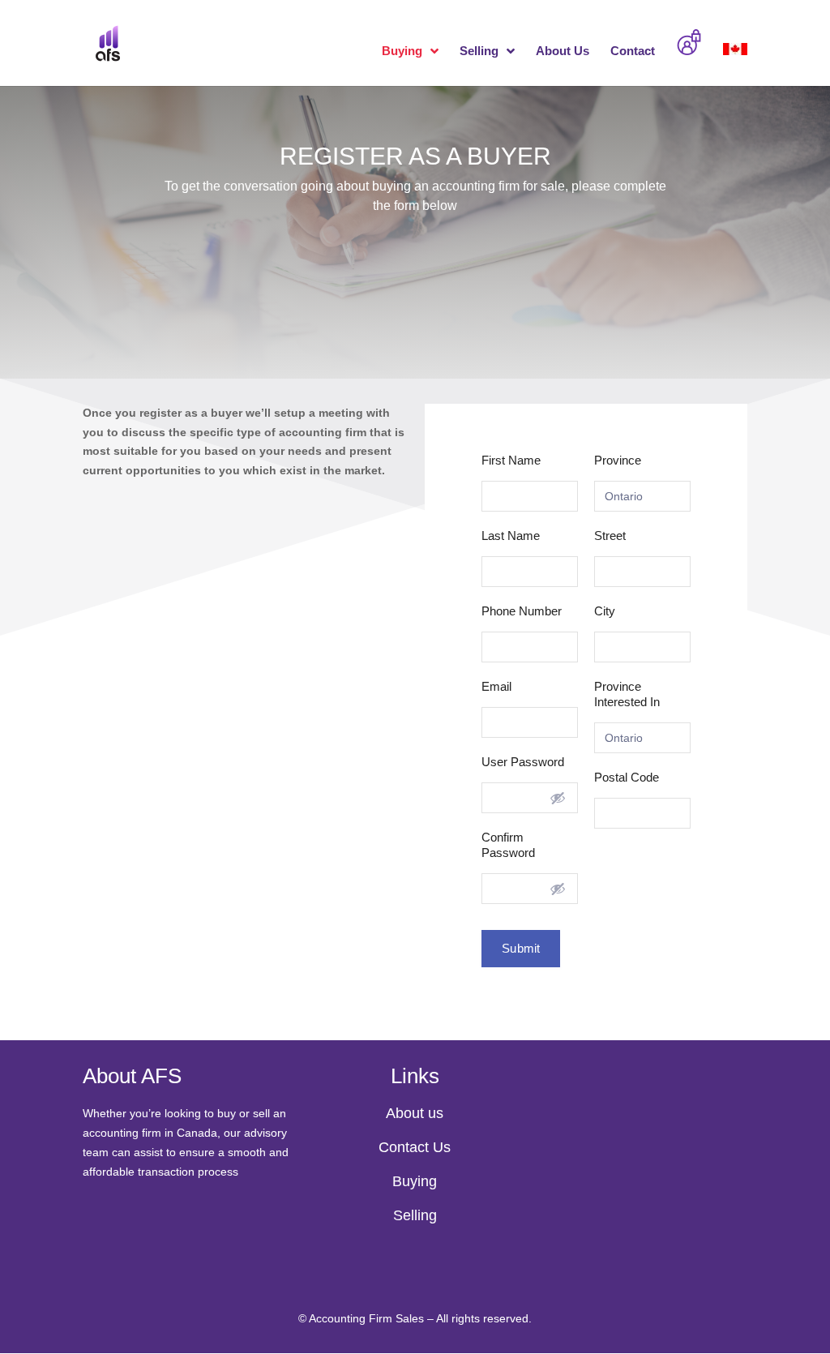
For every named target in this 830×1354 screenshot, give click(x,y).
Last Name (510, 535)
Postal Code (626, 777)
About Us (562, 51)
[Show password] (558, 798)
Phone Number (521, 611)
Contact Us (415, 1147)
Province (617, 460)
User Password (522, 762)
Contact (632, 51)
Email (496, 686)
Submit (521, 948)
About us (414, 1113)
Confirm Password (508, 844)
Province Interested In (627, 694)
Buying (402, 51)
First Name (511, 460)
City (604, 611)
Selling (479, 51)
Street (610, 535)
